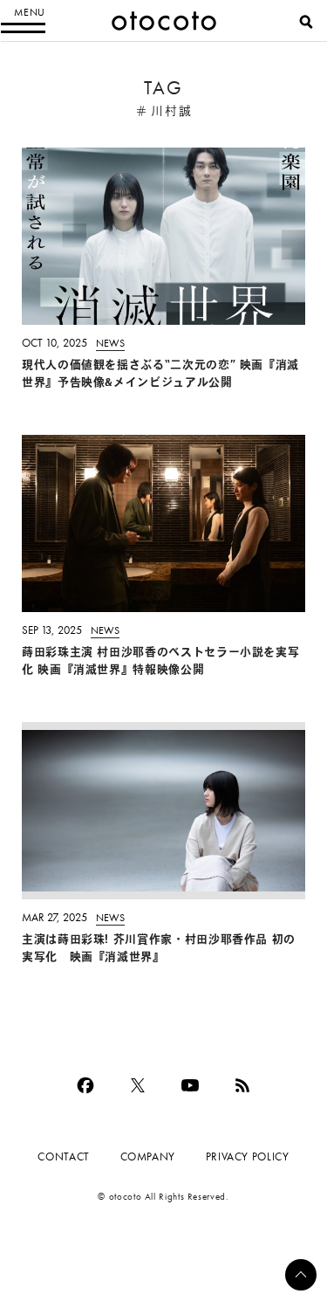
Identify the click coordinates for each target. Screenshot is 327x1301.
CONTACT (63, 1156)
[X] (137, 1085)
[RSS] (242, 1085)
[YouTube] (190, 1085)
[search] (306, 21)
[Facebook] (85, 1085)
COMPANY (147, 1156)
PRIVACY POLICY (248, 1156)
